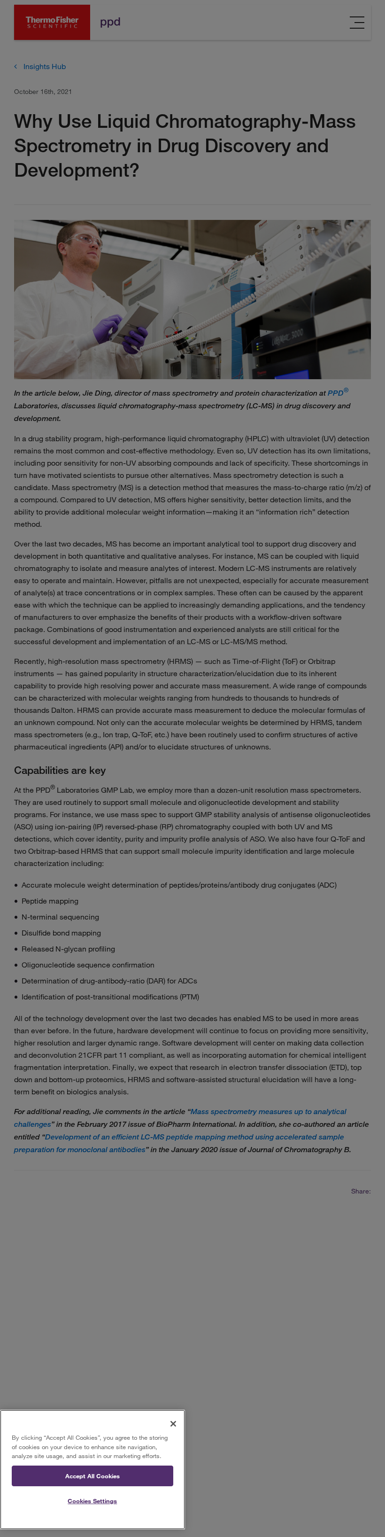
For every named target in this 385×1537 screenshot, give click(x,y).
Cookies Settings (92, 1501)
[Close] (173, 1423)
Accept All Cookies (92, 1476)
